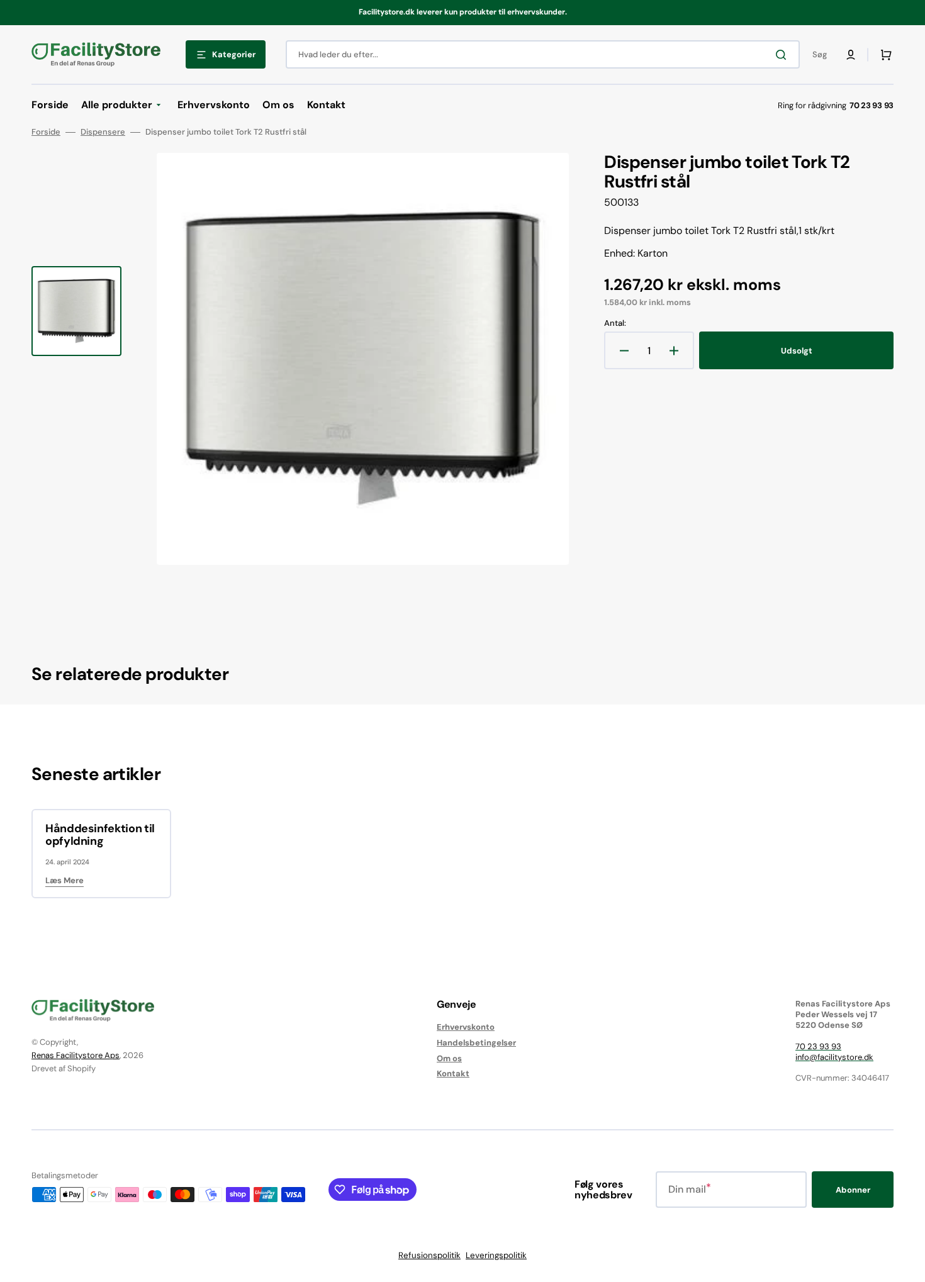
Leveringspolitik (496, 1255)
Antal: (615, 323)
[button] (851, 55)
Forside (45, 132)
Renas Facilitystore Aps (75, 1055)
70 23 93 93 (818, 1046)
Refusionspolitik (429, 1255)
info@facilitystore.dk (834, 1057)
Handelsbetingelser (476, 1042)
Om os (449, 1058)
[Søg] (783, 55)
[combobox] (543, 54)
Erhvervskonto (466, 1027)
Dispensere (103, 132)
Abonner (853, 1189)
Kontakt (453, 1073)
